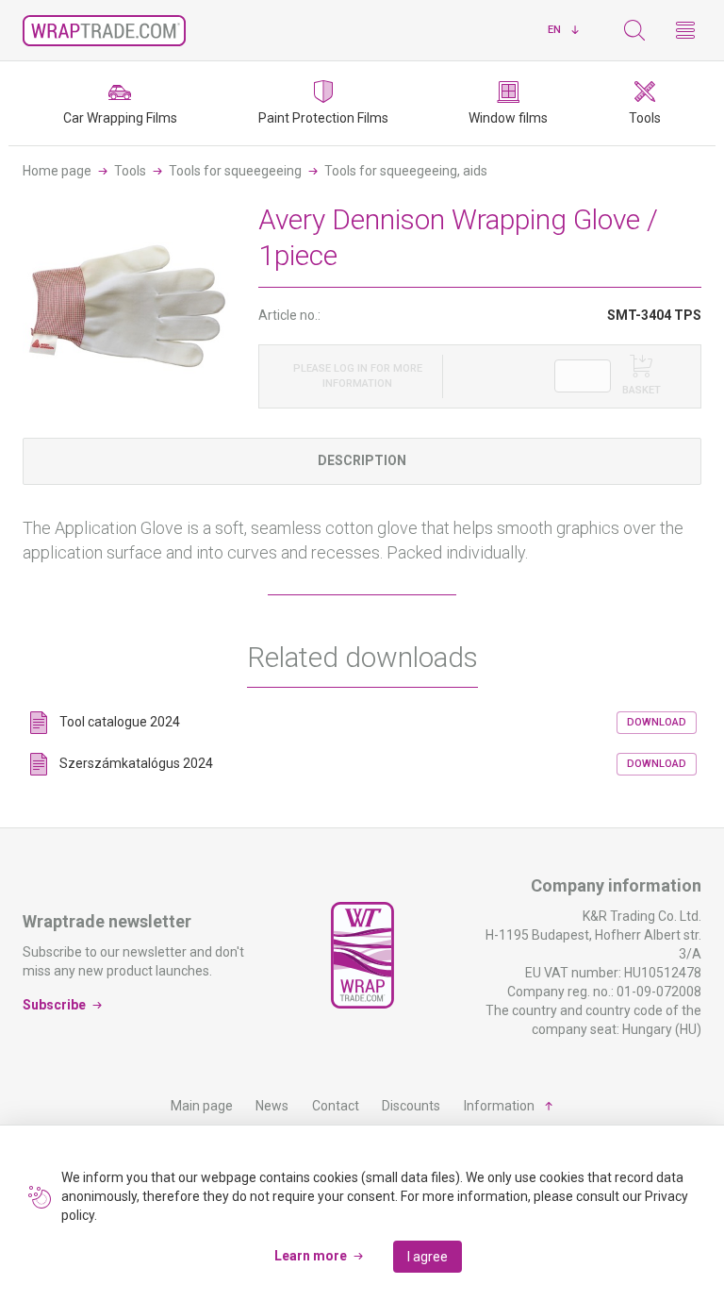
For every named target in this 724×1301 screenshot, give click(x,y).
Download (656, 722)
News (271, 1105)
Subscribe (54, 1004)
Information (499, 1105)
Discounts (411, 1105)
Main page (202, 1105)
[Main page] (104, 30)
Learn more (310, 1255)
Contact (335, 1105)
